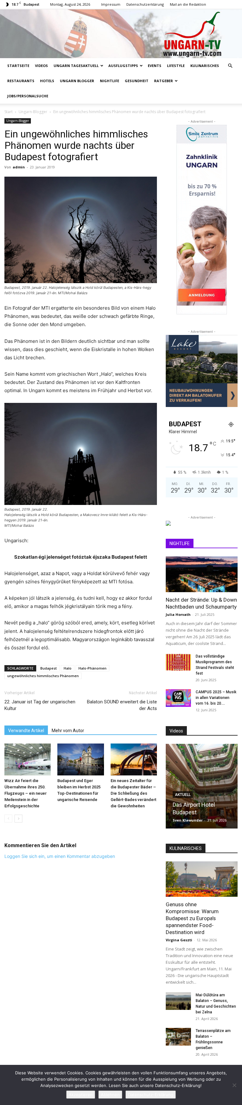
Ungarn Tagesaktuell (76, 65)
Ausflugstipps (123, 65)
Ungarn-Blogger (33, 111)
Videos (41, 65)
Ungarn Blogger (77, 80)
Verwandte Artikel (26, 730)
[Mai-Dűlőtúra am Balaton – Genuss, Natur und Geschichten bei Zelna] (178, 1001)
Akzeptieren (81, 1094)
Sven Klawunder (188, 820)
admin (19, 167)
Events (154, 65)
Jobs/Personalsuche (27, 96)
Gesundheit (136, 80)
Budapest (48, 668)
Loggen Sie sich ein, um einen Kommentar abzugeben (59, 856)
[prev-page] (8, 819)
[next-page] (18, 819)
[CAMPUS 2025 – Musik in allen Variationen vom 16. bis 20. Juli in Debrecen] (178, 698)
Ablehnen (110, 1094)
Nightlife (109, 80)
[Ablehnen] (234, 1085)
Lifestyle (176, 65)
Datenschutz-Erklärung (150, 1094)
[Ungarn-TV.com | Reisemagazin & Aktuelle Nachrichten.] (121, 33)
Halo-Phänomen (92, 668)
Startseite (18, 65)
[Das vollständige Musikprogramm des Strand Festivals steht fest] (178, 662)
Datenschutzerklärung (145, 4)
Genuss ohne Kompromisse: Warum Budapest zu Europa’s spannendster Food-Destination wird (192, 918)
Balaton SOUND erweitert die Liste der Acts (122, 705)
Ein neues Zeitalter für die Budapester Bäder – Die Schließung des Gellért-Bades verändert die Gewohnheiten (133, 793)
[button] (230, 66)
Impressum (110, 4)
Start (8, 111)
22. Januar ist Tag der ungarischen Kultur (39, 705)
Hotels (47, 80)
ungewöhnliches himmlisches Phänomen (43, 675)
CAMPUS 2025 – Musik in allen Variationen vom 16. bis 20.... (216, 698)
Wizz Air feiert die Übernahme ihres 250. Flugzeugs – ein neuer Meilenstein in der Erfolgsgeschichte (25, 793)
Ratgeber (163, 80)
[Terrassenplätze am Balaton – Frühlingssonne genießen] (178, 1037)
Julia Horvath (178, 614)
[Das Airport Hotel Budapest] (202, 786)
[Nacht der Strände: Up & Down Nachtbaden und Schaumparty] (202, 574)
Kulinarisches (204, 65)
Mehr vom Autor (68, 730)
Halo (68, 668)
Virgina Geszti (179, 940)
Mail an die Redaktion (188, 4)
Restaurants (20, 80)
